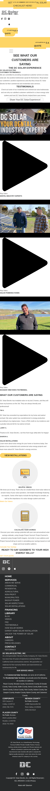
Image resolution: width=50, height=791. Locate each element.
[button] (25, 100)
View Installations (15, 455)
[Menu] (11, 51)
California (41, 675)
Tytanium (29, 785)
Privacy (33, 781)
